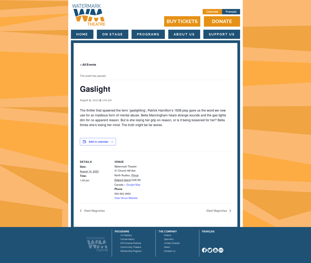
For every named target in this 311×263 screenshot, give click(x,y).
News (167, 247)
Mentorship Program (131, 251)
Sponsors (169, 239)
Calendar (212, 11)
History (167, 235)
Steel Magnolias (94, 210)
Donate (222, 21)
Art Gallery (126, 235)
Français (231, 11)
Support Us (222, 34)
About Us (184, 34)
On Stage (112, 34)
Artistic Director (172, 243)
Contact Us (169, 251)
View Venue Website (126, 198)
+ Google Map (132, 184)
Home (82, 34)
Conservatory (127, 239)
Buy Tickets (182, 21)
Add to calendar (98, 141)
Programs (148, 34)
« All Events (88, 64)
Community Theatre (130, 247)
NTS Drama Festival (130, 243)
